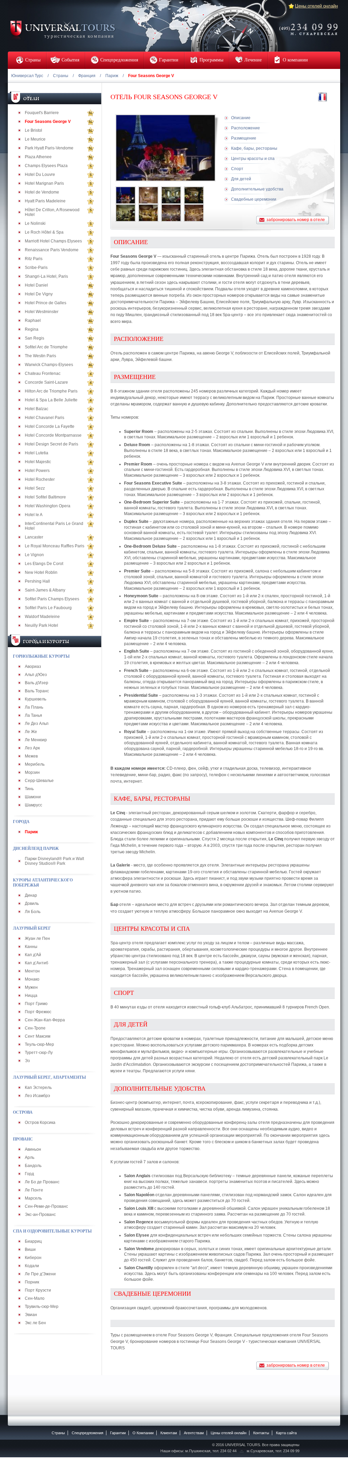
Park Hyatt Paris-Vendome (49, 148)
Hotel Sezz (35, 488)
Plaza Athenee (38, 156)
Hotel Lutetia (36, 453)
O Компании (143, 1433)
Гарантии (118, 1433)
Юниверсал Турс (27, 75)
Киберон (33, 1257)
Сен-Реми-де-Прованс (46, 1206)
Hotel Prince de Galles (45, 302)
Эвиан (31, 1314)
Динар (31, 895)
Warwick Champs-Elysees (49, 364)
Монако (32, 979)
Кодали (32, 1265)
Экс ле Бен (35, 1322)
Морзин (32, 772)
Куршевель (35, 699)
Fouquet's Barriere (42, 112)
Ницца (31, 995)
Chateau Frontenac (42, 373)
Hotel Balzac (36, 408)
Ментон (32, 971)
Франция (86, 75)
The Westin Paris (40, 355)
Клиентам (168, 1433)
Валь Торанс (37, 691)
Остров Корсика (40, 1122)
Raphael (33, 320)
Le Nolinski (35, 223)
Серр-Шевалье (39, 780)
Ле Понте (34, 1190)
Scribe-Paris (36, 267)
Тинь (29, 788)
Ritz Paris (33, 258)
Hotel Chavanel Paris (44, 417)
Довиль (32, 903)
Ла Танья (33, 715)
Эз (27, 1060)
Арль (29, 1157)
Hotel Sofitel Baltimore (45, 497)
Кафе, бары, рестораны (254, 148)
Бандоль (33, 1165)
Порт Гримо (36, 1003)
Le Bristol (33, 130)
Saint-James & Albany (45, 590)
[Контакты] (310, 25)
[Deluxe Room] (171, 195)
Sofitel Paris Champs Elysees (52, 599)
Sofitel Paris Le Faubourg (48, 607)
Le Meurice (35, 139)
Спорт (237, 168)
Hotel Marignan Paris (44, 183)
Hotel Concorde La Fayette (49, 426)
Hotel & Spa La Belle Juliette (51, 400)
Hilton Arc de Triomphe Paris (51, 391)
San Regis (34, 338)
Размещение (243, 138)
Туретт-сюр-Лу (39, 1052)
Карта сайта (286, 1433)
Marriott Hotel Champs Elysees (53, 241)
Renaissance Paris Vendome (52, 250)
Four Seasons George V (48, 121)
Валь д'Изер (36, 682)
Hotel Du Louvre (40, 174)
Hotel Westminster (41, 311)
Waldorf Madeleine (42, 616)
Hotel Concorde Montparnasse (53, 435)
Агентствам (194, 1433)
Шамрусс (33, 805)
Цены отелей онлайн (316, 5)
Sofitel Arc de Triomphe (46, 347)
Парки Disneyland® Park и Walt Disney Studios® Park (54, 861)
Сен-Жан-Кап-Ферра (45, 1020)
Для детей (241, 179)
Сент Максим (37, 1036)
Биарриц (33, 1241)
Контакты (261, 1433)
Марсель (33, 1198)
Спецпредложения (87, 1433)
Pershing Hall (37, 581)
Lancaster (34, 537)
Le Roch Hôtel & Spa (44, 232)
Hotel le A (33, 514)
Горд (29, 1173)
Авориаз (33, 666)
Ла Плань (34, 707)
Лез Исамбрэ (37, 1095)
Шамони (33, 797)
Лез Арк (32, 748)
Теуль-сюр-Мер (39, 1044)
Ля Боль (32, 911)
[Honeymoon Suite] (194, 213)
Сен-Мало (35, 1298)
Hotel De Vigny (39, 294)
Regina (31, 329)
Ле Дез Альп (37, 723)
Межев (31, 756)
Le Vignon (34, 554)
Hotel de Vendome (42, 192)
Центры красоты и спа (253, 158)
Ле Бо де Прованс (42, 1182)
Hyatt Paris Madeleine (45, 201)
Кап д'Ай (33, 954)
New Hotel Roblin (41, 572)
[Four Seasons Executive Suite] (171, 213)
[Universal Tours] (62, 29)
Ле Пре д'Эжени (40, 1274)
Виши (30, 1249)
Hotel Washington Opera (47, 506)
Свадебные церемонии (253, 199)
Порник (32, 1282)
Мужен (31, 987)
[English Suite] (125, 213)
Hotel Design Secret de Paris (51, 444)
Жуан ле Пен (37, 938)
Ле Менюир (36, 739)
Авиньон (33, 1149)
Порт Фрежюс (38, 1011)
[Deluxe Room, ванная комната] (148, 195)
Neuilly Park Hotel (41, 625)
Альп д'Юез (36, 674)
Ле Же (31, 731)
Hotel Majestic (38, 461)
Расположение (245, 128)
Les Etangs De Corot (44, 563)
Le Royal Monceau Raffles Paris (54, 546)
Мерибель (35, 764)
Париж (111, 75)
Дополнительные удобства (257, 189)
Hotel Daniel (36, 285)
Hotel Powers (37, 470)
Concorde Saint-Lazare (46, 382)
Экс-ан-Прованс (40, 1214)
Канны (31, 946)
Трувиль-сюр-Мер (41, 1306)
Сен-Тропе (35, 1028)
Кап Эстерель (38, 1087)
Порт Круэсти (38, 1290)
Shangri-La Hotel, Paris (46, 276)
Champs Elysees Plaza (46, 165)
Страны (60, 75)
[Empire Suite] (194, 195)
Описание (240, 117)
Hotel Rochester (40, 479)
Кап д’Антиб (36, 963)
